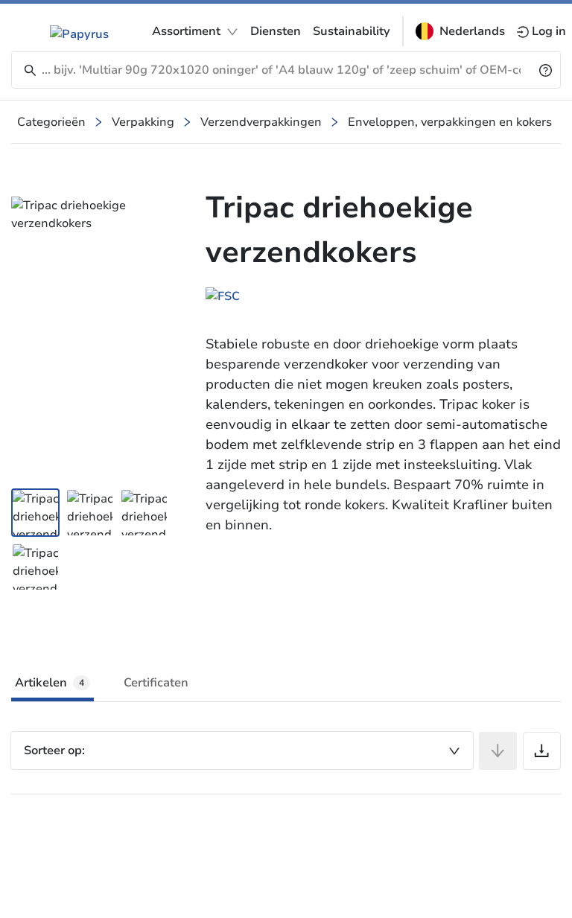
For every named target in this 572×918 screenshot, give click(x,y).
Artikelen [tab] (49, 683)
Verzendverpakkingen (261, 122)
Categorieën (51, 122)
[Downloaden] (542, 751)
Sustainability (351, 31)
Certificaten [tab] (156, 683)
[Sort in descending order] (498, 751)
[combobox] (242, 750)
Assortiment (186, 31)
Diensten (275, 31)
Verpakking (143, 122)
